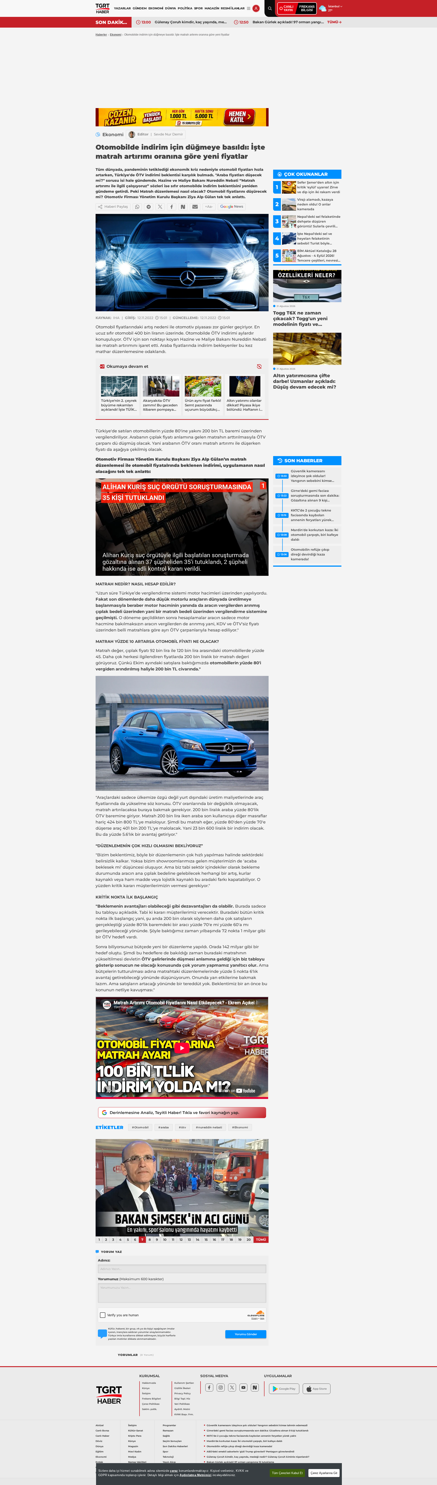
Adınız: (104, 1260)
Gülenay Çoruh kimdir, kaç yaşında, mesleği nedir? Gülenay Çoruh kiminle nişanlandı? (258, 1456)
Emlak (99, 1462)
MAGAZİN (212, 8)
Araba (166, 345)
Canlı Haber (102, 1435)
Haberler (101, 34)
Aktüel (100, 1425)
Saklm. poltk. (149, 1409)
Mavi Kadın (134, 1451)
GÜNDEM (140, 8)
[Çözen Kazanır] (182, 117)
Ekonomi (115, 34)
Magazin (133, 1446)
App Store (320, 1388)
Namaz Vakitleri (137, 1462)
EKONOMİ (155, 8)
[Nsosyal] (183, 206)
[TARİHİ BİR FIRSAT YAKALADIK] (182, 1188)
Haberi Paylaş (116, 206)
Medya (132, 1456)
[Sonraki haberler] (259, 366)
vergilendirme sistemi (164, 593)
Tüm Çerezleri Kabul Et (287, 1473)
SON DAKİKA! (112, 22)
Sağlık (166, 1435)
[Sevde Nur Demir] (131, 134)
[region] (219, 1474)
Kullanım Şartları (184, 1382)
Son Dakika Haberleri (175, 1446)
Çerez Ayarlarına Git (324, 1473)
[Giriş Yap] (256, 8)
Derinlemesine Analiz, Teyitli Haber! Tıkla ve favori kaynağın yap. (174, 1112)
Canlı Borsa (102, 1430)
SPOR (198, 8)
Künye (146, 1388)
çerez (174, 1470)
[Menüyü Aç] (248, 8)
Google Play (287, 1388)
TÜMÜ (332, 22)
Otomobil (105, 327)
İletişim (146, 1393)
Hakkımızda (149, 1382)
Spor (165, 1451)
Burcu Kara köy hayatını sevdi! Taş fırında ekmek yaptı (289, 22)
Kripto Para (134, 1435)
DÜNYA (170, 8)
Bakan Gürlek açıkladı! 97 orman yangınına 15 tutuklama (191, 22)
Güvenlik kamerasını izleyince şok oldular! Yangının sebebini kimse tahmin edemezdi (311, 476)
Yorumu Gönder (246, 1334)
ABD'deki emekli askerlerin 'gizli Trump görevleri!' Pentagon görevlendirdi (250, 1451)
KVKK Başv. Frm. (183, 1414)
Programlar (169, 1425)
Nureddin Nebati (249, 339)
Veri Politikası (182, 1403)
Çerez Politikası (151, 1403)
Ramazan (168, 1430)
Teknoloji (168, 1456)
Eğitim (99, 1451)
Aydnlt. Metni (182, 1409)
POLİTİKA (185, 8)
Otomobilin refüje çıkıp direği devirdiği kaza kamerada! (310, 554)
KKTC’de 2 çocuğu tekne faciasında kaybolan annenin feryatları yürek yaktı (311, 515)
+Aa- (209, 206)
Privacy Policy (182, 1393)
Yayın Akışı (169, 1462)
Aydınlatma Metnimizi (195, 1475)
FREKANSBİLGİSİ (307, 8)
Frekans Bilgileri (151, 1398)
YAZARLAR (122, 8)
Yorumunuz (131, 1279)
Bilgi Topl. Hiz (182, 1398)
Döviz (99, 1441)
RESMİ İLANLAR (232, 8)
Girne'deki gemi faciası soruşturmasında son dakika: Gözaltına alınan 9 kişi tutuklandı (315, 496)
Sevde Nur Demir (168, 134)
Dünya (99, 1446)
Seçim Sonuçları (172, 1441)
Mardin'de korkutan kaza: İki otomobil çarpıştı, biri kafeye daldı (314, 535)
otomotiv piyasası (193, 327)
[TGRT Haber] (102, 8)
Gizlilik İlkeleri (182, 1388)
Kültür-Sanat (135, 1430)
